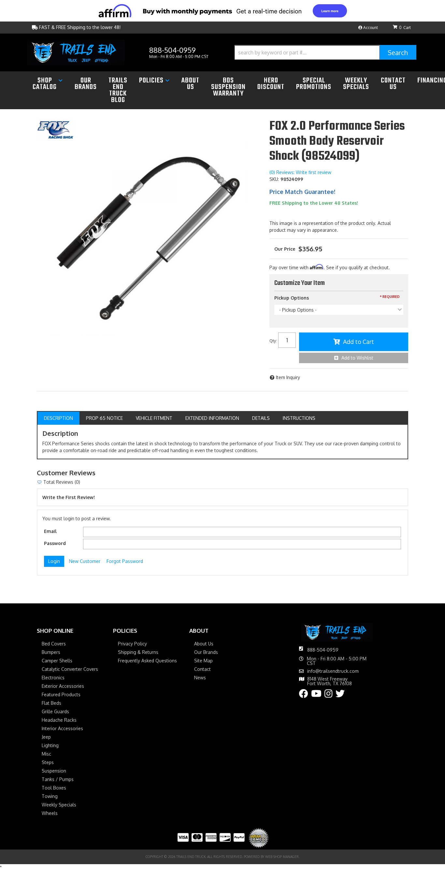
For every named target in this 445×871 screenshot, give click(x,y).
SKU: (274, 179)
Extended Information (212, 418)
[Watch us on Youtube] (316, 695)
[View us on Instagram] (328, 695)
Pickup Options (291, 298)
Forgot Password (125, 561)
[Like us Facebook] (303, 695)
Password (55, 543)
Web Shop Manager (282, 857)
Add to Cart (358, 341)
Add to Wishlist (357, 358)
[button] (325, 52)
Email (50, 531)
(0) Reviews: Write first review (300, 172)
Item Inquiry (288, 377)
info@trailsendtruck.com (333, 671)
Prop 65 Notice (104, 418)
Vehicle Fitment (154, 418)
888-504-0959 (322, 650)
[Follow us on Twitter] (340, 695)
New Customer (84, 561)
